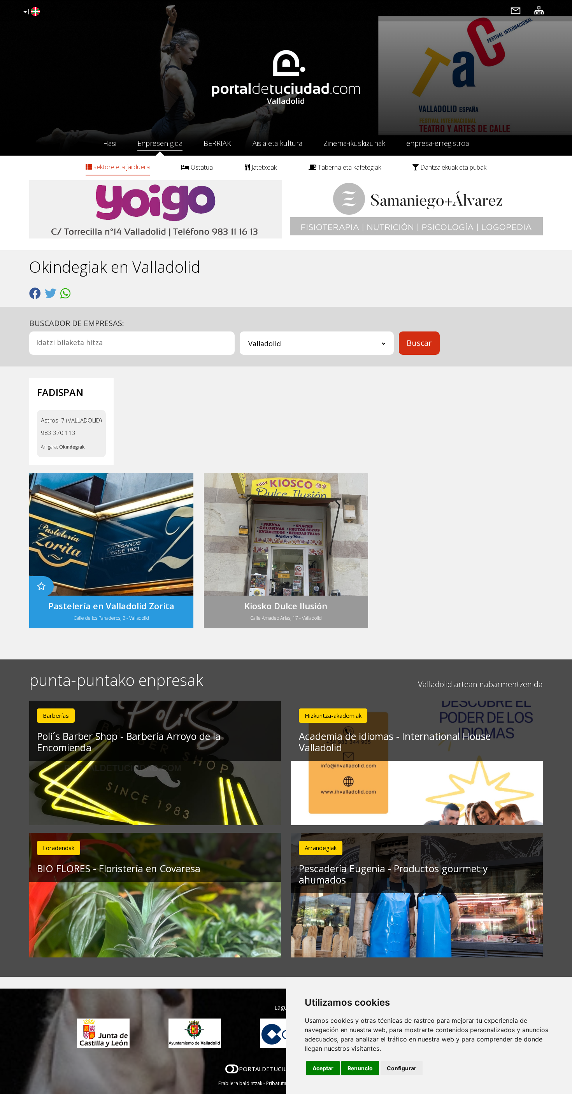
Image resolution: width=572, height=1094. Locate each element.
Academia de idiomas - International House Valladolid (395, 741)
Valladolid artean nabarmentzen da (480, 684)
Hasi (109, 143)
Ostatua (201, 167)
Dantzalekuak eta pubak (452, 167)
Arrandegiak (321, 848)
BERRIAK (217, 143)
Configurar (401, 1068)
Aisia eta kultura (277, 143)
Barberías (56, 715)
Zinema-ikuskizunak (354, 143)
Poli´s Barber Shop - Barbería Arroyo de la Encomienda (129, 741)
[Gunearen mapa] (539, 10)
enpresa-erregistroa (437, 143)
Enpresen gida (159, 143)
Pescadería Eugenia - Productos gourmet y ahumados (393, 874)
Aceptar (322, 1068)
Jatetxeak (263, 167)
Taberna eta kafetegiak (348, 167)
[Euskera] (30, 12)
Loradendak (58, 848)
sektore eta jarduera (121, 167)
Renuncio (360, 1068)
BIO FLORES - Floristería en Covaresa (118, 868)
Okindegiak (72, 447)
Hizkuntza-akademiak (333, 715)
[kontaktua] (515, 10)
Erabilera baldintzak (240, 1083)
